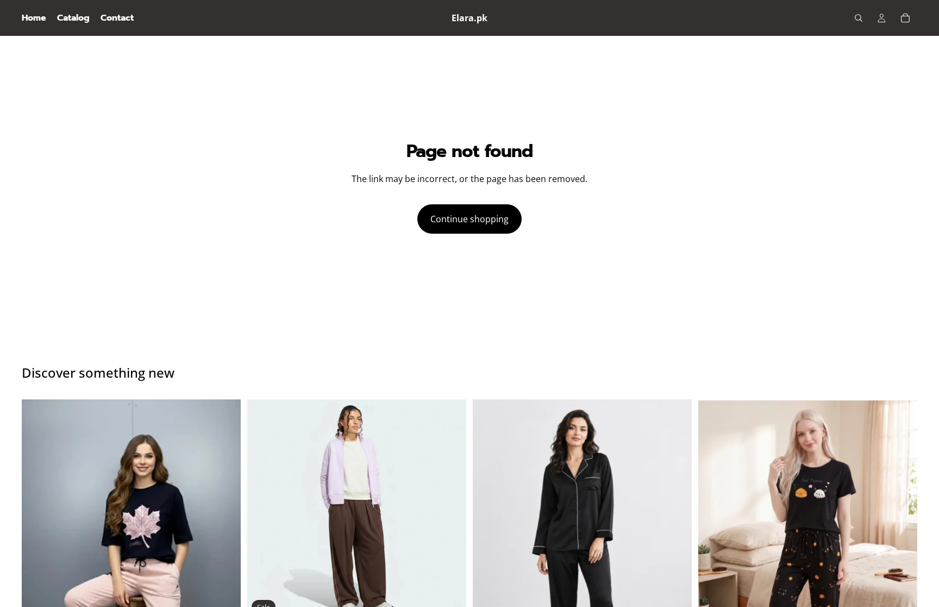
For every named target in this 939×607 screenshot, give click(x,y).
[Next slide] (450, 509)
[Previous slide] (263, 509)
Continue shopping (469, 219)
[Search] (859, 18)
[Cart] (905, 18)
